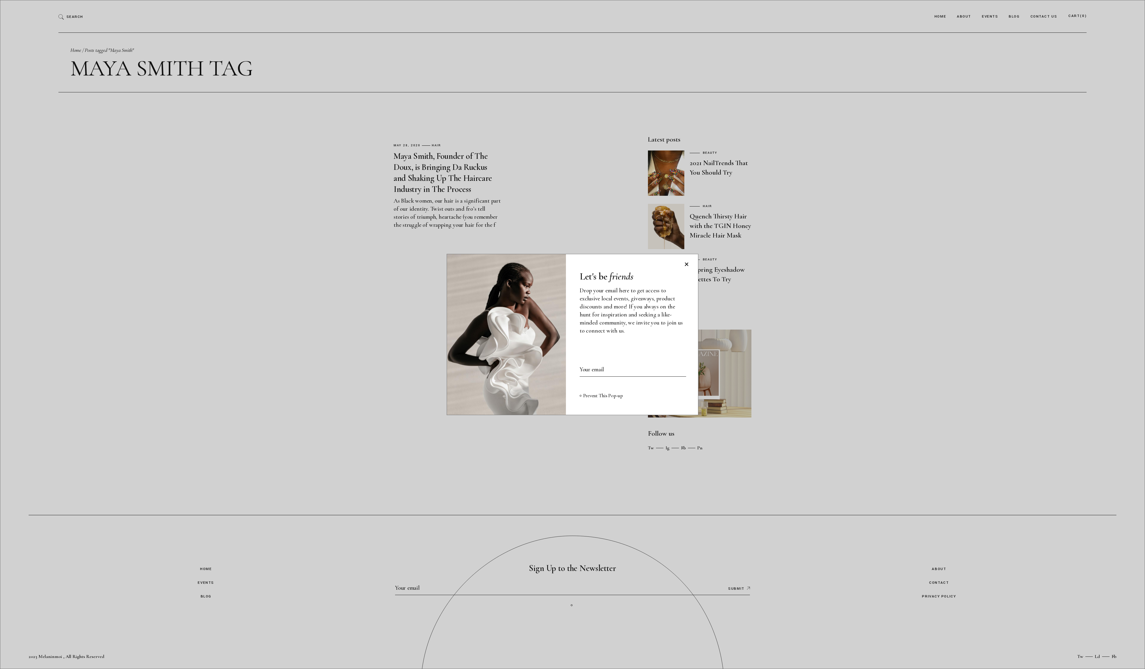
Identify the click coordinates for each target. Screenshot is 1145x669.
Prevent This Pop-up (603, 395)
